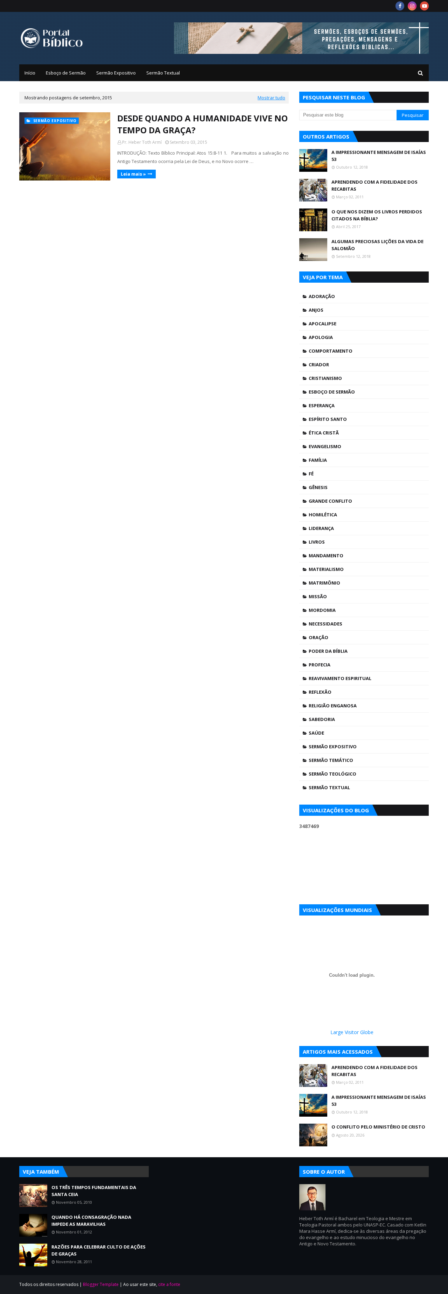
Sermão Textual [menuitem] (163, 73)
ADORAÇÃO (322, 296)
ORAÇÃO (318, 637)
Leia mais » (133, 174)
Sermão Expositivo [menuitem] (116, 73)
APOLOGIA (321, 337)
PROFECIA (319, 665)
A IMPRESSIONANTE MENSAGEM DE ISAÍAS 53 (378, 155)
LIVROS (317, 542)
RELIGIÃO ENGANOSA (333, 705)
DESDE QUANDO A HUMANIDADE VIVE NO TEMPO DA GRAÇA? (202, 124)
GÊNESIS (318, 487)
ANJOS (316, 310)
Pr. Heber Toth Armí (142, 142)
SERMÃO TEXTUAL (329, 787)
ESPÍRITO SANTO (328, 419)
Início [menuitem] (29, 73)
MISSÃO (318, 596)
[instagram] (412, 5)
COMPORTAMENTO (330, 351)
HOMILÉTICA (323, 514)
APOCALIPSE (322, 323)
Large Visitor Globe (351, 1032)
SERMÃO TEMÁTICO (331, 760)
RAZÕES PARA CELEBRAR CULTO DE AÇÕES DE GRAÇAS (98, 1250)
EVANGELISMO (325, 446)
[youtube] (424, 5)
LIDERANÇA (321, 528)
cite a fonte (169, 1284)
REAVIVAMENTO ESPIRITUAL (340, 678)
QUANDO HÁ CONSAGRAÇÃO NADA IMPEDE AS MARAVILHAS (91, 1220)
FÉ (311, 474)
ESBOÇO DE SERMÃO (332, 392)
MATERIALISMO (326, 569)
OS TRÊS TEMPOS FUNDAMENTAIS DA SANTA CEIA (93, 1190)
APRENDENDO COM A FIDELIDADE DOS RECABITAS (374, 185)
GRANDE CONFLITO (330, 501)
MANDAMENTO (326, 555)
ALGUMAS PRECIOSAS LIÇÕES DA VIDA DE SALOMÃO (377, 245)
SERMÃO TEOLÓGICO (332, 774)
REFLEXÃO (320, 692)
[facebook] (400, 5)
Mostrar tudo (271, 97)
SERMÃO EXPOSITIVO (333, 746)
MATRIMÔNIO (324, 583)
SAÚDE (316, 733)
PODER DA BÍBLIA (328, 651)
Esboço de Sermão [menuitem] (66, 73)
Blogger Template (101, 1284)
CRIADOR (319, 364)
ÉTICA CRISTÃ (324, 433)
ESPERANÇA (322, 405)
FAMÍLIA (318, 460)
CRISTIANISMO (325, 378)
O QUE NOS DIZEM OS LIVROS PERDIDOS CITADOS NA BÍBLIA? (376, 215)
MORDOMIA (322, 610)
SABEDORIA (322, 719)
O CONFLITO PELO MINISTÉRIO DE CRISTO (378, 1127)
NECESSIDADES (325, 624)
